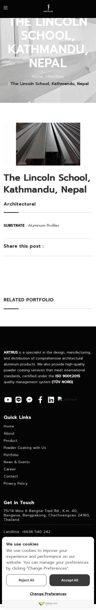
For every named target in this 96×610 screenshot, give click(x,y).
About (9, 433)
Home (37, 77)
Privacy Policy (16, 483)
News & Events (17, 462)
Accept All (69, 580)
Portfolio (56, 77)
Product (11, 440)
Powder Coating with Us (25, 447)
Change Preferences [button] (48, 593)
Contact (11, 476)
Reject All (26, 580)
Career (10, 469)
